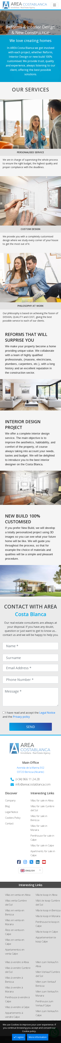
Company (10, 800)
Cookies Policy (12, 817)
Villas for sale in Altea (41, 800)
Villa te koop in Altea (46, 894)
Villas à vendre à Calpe (17, 1007)
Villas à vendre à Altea (17, 962)
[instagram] (25, 862)
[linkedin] (37, 862)
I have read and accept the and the (29, 715)
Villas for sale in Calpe (42, 845)
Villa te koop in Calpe (47, 931)
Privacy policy (21, 717)
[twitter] (31, 862)
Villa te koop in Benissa (48, 910)
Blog (7, 806)
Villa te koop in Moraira (48, 916)
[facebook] (19, 862)
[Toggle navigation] (54, 5)
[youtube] (44, 862)
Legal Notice (47, 712)
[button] (30, 870)
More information (38, 1037)
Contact (9, 823)
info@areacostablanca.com (33, 784)
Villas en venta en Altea (17, 894)
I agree (20, 1037)
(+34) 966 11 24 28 (28, 779)
